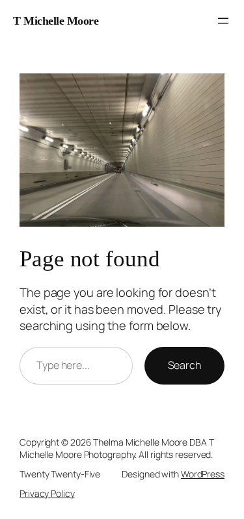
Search (184, 365)
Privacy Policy (47, 493)
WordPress (202, 474)
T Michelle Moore (55, 20)
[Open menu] (223, 21)
